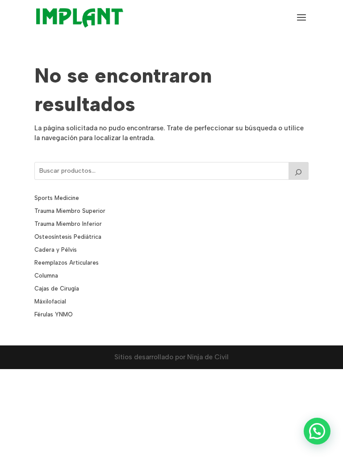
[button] (317, 431)
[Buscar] (299, 171)
